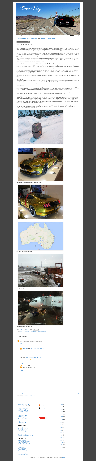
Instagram (24, 38)
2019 (62, 416)
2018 (62, 417)
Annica (21, 339)
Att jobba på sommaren (22, 452)
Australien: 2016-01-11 (22, 415)
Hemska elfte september (23, 442)
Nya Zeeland (48, 38)
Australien (43, 38)
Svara (21, 343)
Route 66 (53, 38)
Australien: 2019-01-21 (22, 409)
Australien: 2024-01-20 (22, 407)
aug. (61, 429)
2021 (62, 412)
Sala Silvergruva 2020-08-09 (23, 427)
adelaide (21, 331)
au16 (25, 331)
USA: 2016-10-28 (21, 414)
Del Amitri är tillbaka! (43, 409)
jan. (61, 440)
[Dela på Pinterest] (38, 330)
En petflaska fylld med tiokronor (24, 450)
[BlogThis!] (34, 330)
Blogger (63, 457)
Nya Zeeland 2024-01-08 (23, 408)
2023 (62, 409)
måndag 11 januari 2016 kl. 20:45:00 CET (31, 339)
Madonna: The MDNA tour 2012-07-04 (25, 435)
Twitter (28, 38)
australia (31, 331)
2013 (62, 445)
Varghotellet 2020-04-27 (23, 429)
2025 (62, 406)
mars (62, 437)
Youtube (32, 38)
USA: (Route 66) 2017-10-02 (23, 411)
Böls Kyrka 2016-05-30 (22, 434)
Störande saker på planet (23, 453)
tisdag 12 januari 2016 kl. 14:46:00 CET (37, 348)
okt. (61, 425)
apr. (61, 435)
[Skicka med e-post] (33, 330)
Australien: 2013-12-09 (22, 418)
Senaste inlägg (20, 393)
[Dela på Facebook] (37, 330)
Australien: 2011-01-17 (22, 422)
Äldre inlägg (76, 393)
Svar (22, 345)
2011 (62, 449)
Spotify (36, 38)
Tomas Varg (25, 348)
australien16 (39, 331)
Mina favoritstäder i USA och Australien (25, 443)
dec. (61, 422)
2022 (62, 411)
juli (61, 430)
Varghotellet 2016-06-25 (23, 430)
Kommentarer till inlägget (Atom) (29, 395)
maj (61, 434)
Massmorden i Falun (22, 448)
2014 (62, 444)
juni (61, 432)
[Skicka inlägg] (31, 329)
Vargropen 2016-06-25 (22, 431)
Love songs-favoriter (22, 440)
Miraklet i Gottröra (21, 447)
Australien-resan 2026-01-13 (23, 404)
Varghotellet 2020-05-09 (23, 428)
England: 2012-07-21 (22, 421)
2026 (62, 404)
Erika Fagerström (43, 405)
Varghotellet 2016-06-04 (23, 433)
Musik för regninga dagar (23, 454)
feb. (61, 438)
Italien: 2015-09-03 (22, 416)
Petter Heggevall (43, 408)
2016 (62, 421)
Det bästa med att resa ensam (24, 446)
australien (34, 331)
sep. (61, 427)
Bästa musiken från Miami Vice (24, 441)
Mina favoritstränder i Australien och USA (26, 444)
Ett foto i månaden (21, 449)
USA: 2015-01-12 (21, 417)
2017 (62, 419)
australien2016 (43, 331)
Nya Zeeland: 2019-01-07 (23, 410)
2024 (62, 408)
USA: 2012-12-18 (21, 419)
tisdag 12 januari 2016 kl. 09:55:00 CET (33, 357)
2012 (62, 447)
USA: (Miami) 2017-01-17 (23, 412)
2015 (62, 442)
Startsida (48, 393)
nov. (61, 424)
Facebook (20, 38)
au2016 (28, 331)
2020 (62, 414)
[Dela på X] (36, 330)
